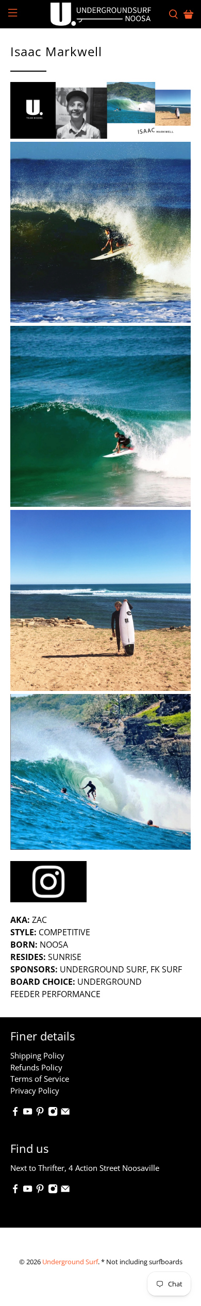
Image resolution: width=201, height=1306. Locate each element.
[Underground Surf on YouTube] (27, 1113)
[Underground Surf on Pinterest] (40, 1113)
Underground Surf (70, 1261)
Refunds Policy (36, 1067)
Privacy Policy (34, 1090)
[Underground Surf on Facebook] (15, 1113)
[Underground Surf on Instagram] (53, 1113)
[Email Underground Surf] (65, 1113)
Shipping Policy (37, 1055)
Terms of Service (39, 1078)
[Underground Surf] (101, 14)
